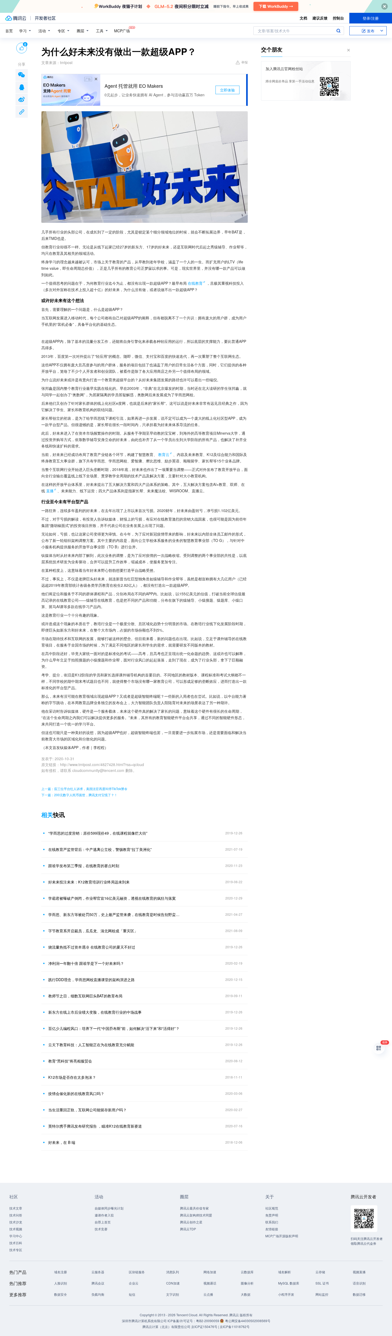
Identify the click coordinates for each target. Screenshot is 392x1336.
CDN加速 (173, 1283)
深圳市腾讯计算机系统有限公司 (144, 1320)
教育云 (163, 454)
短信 (132, 1294)
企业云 (133, 1283)
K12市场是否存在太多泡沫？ (72, 1077)
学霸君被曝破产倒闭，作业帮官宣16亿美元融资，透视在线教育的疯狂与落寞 (112, 898)
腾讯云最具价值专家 (194, 1208)
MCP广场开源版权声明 (281, 1236)
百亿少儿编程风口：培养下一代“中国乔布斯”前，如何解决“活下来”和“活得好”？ (113, 1028)
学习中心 (15, 1236)
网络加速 (209, 1272)
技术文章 (15, 1208)
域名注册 (60, 1272)
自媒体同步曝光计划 (109, 1208)
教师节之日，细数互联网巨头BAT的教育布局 (85, 995)
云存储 (320, 1272)
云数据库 (247, 1272)
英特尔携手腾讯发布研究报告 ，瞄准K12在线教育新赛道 (95, 1126)
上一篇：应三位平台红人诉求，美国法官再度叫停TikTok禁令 (84, 788)
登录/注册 (371, 18)
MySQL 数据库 (288, 1283)
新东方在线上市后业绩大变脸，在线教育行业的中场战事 (95, 1012)
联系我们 (271, 1222)
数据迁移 (359, 1294)
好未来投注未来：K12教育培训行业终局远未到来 (89, 882)
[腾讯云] (15, 18)
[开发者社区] (45, 18)
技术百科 (15, 1242)
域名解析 (284, 1272)
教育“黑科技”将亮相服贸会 (70, 1061)
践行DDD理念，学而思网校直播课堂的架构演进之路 (91, 979)
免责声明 (271, 1215)
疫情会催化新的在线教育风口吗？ (76, 1093)
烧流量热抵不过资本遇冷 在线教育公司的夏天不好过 (91, 947)
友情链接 (271, 1229)
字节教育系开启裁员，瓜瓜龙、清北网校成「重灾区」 (93, 930)
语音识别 (359, 1283)
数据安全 (60, 1294)
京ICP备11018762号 (235, 1326)
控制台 (338, 18)
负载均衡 (97, 1294)
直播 (50, 490)
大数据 (245, 1294)
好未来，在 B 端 (61, 1142)
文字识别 (172, 1294)
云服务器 (97, 1272)
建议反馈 (320, 18)
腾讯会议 (97, 1283)
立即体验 (227, 90)
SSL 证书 (322, 1283)
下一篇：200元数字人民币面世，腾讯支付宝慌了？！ (79, 794)
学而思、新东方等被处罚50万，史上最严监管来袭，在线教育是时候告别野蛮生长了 (114, 914)
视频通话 (209, 1283)
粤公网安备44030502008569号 (247, 1320)
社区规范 (271, 1208)
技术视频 (15, 1229)
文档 (303, 18)
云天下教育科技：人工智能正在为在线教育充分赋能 (91, 1044)
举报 (244, 62)
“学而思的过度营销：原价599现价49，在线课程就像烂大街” (97, 833)
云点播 (208, 1294)
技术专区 (15, 1249)
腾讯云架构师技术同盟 (196, 1215)
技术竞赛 (101, 1229)
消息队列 (172, 1272)
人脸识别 (60, 1283)
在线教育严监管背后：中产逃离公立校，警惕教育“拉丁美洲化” (100, 849)
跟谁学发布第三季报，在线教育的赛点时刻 (83, 865)
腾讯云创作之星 (191, 1222)
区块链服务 (137, 1272)
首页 (9, 30)
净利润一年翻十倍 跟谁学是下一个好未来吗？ (86, 963)
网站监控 (321, 1294)
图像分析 (247, 1283)
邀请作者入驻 (104, 1215)
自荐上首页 (103, 1222)
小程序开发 (286, 1294)
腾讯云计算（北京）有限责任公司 (166, 1326)
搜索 (338, 31)
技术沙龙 (15, 1222)
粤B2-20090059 (208, 1320)
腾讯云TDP (188, 1229)
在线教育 (195, 283)
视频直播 (359, 1272)
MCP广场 (122, 30)
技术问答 (15, 1215)
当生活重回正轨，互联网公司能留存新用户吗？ (87, 1109)
